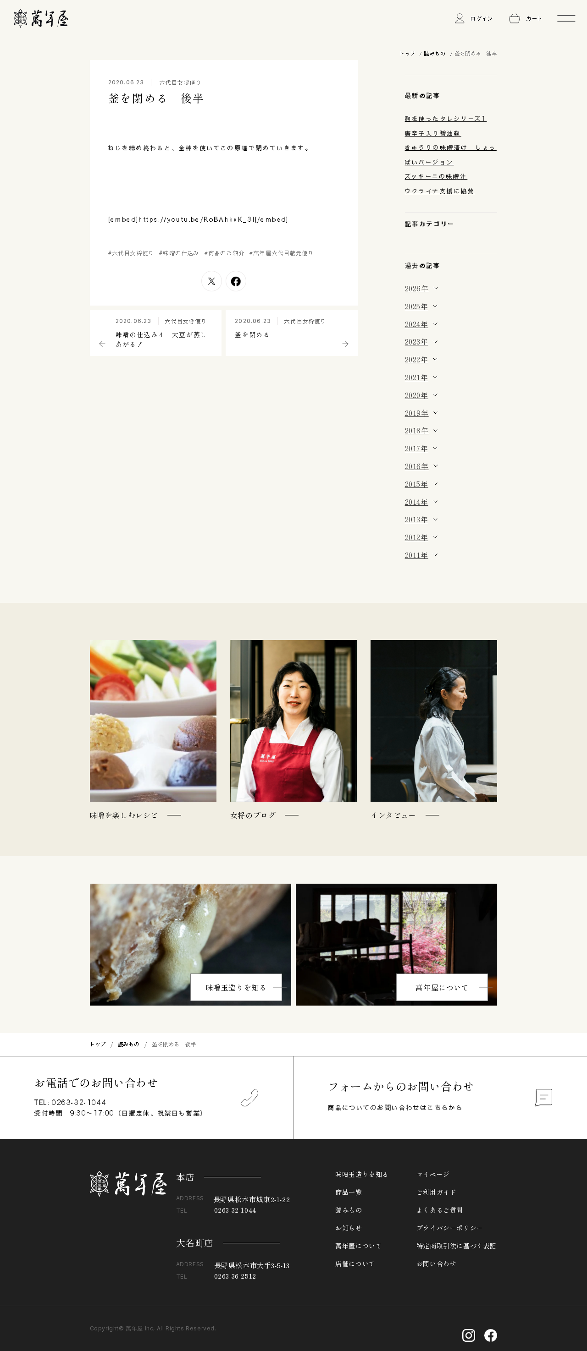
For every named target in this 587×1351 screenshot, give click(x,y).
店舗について (355, 1263)
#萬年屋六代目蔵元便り (281, 253)
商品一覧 (348, 1192)
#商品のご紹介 (225, 253)
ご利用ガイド (436, 1192)
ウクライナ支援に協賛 (440, 191)
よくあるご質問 (439, 1210)
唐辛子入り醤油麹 (433, 133)
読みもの (434, 53)
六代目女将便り (181, 82)
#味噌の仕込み (179, 253)
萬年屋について (442, 987)
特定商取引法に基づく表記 (456, 1245)
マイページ (433, 1174)
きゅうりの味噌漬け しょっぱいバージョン (451, 154)
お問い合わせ (436, 1263)
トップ (407, 53)
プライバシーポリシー (449, 1228)
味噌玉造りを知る (236, 987)
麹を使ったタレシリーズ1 (446, 118)
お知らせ (348, 1228)
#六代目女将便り (131, 253)
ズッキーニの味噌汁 (436, 176)
